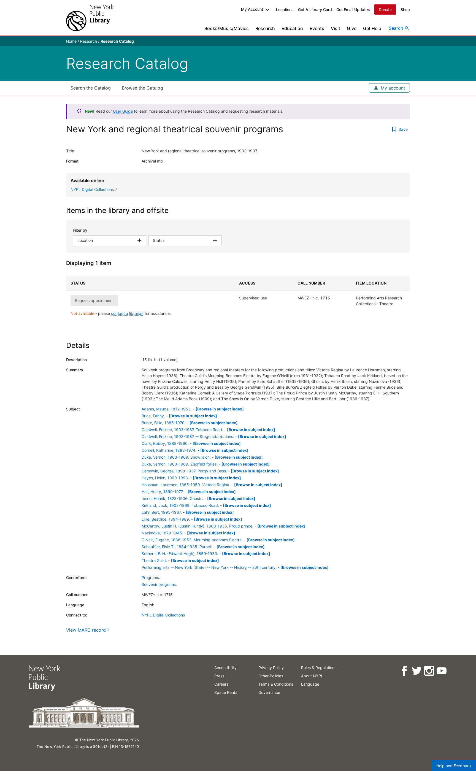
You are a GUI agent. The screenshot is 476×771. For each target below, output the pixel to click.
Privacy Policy (271, 667)
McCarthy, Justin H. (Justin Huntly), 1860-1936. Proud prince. (197, 526)
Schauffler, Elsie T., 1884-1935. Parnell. (177, 546)
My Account (252, 9)
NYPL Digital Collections (163, 615)
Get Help (372, 28)
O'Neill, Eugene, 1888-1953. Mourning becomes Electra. (192, 539)
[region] (238, 298)
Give (351, 28)
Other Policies (270, 675)
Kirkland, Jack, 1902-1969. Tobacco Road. (180, 505)
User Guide (123, 111)
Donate (385, 9)
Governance (269, 692)
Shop (405, 9)
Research (265, 28)
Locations (285, 9)
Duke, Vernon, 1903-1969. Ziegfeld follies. (180, 464)
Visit (335, 28)
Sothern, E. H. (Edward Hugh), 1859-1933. (180, 553)
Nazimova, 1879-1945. (162, 533)
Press (219, 675)
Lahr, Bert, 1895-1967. (162, 512)
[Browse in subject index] (220, 409)
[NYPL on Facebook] (404, 671)
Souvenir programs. (159, 584)
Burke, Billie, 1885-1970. (164, 422)
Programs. (151, 577)
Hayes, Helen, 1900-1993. (165, 477)
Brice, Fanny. (153, 415)
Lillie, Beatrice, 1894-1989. (166, 519)
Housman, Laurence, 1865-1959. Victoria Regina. (186, 484)
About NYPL (312, 675)
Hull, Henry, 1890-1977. (163, 491)
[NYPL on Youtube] (441, 671)
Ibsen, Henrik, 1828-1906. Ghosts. (172, 498)
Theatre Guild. (154, 560)
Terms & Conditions (275, 684)
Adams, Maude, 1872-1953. (167, 409)
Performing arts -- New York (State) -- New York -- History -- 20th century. (209, 567)
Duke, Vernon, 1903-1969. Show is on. (176, 457)
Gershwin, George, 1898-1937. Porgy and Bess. (184, 471)
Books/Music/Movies (226, 28)
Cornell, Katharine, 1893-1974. (169, 450)
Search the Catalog (91, 88)
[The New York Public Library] (89, 17)
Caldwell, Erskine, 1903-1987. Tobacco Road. (182, 429)
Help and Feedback (454, 765)
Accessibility (225, 667)
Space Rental (226, 692)
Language (310, 684)
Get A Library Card (315, 9)
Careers (221, 684)
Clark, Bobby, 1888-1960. (165, 443)
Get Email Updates (353, 9)
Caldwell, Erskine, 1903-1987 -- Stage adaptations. (188, 436)
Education (292, 28)
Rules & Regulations (318, 667)
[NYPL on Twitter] (416, 671)
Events (317, 28)
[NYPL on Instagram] (429, 671)
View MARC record (86, 630)
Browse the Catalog (142, 88)
